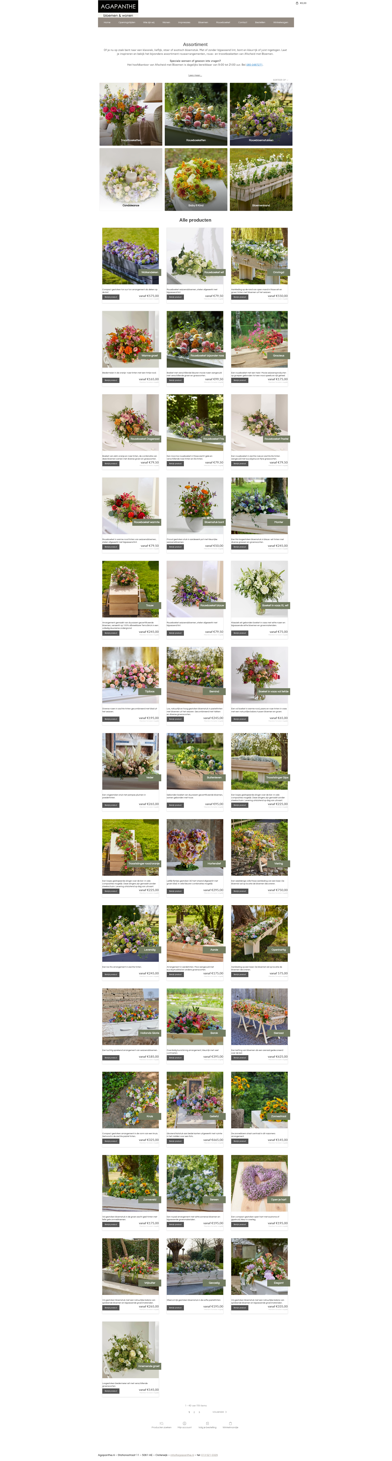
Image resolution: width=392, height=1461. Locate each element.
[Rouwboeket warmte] (130, 506)
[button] (220, 1412)
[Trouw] (130, 589)
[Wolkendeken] (130, 256)
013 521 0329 (209, 1455)
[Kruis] (130, 1100)
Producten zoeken (162, 1427)
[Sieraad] (259, 1016)
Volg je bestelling (207, 1427)
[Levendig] (130, 933)
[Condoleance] (131, 174)
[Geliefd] (195, 1100)
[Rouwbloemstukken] (261, 109)
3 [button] (199, 1412)
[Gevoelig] (195, 1266)
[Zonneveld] (130, 1183)
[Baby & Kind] (196, 174)
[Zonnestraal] (259, 1100)
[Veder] (130, 761)
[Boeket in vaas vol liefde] (259, 675)
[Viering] (259, 847)
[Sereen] (195, 1183)
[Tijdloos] (130, 675)
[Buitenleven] (195, 761)
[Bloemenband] (261, 174)
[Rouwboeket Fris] (195, 422)
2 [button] (194, 1412)
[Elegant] (259, 1266)
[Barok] (195, 1016)
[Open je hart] (259, 1183)
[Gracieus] (259, 339)
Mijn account (185, 1427)
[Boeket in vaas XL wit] (259, 589)
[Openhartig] (259, 933)
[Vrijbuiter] (130, 1266)
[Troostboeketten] (131, 109)
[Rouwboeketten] (196, 109)
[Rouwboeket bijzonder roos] (195, 339)
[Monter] (259, 506)
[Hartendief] (195, 847)
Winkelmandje (230, 1427)
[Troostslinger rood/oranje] (130, 847)
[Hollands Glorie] (130, 1016)
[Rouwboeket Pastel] (259, 422)
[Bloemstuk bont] (195, 506)
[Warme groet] (130, 339)
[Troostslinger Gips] (259, 761)
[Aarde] (195, 933)
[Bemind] (195, 675)
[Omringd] (259, 256)
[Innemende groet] (130, 1350)
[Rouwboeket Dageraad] (130, 422)
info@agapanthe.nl (182, 1455)
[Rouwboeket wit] (195, 256)
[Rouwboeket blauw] (195, 589)
